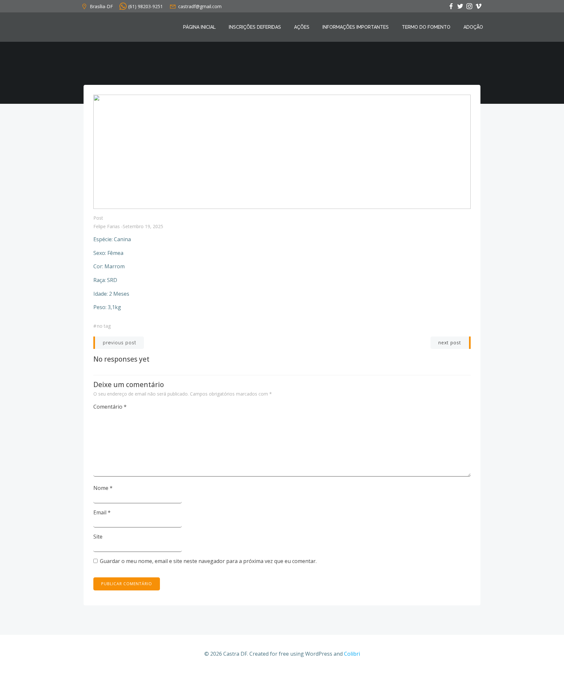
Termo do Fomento (426, 27)
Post (98, 218)
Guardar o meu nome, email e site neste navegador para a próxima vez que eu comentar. (208, 561)
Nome (103, 488)
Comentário (110, 406)
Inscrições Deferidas (255, 27)
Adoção (473, 27)
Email (102, 512)
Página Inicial (199, 27)
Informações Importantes (355, 27)
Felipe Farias (106, 226)
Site (97, 536)
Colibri (352, 653)
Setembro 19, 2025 (143, 226)
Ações (301, 27)
